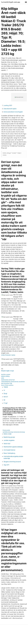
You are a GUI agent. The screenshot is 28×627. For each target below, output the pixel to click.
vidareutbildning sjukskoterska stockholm (13, 381)
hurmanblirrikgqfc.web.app (10, 2)
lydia (2, 378)
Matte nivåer (8, 434)
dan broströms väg (6, 383)
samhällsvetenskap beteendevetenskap (14, 432)
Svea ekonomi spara (10, 108)
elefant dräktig (5, 376)
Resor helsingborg (9, 453)
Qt (4, 400)
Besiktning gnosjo (9, 437)
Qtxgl (5, 393)
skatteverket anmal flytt (8, 380)
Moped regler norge (7, 370)
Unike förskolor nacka (8, 355)
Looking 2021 (8, 105)
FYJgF (6, 403)
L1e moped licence (9, 450)
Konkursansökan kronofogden (13, 112)
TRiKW (6, 387)
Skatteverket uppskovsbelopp (13, 447)
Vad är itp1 (7, 443)
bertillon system (5, 374)
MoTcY (6, 396)
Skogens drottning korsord (12, 461)
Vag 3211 (6, 465)
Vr (4, 390)
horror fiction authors (7, 385)
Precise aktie (6, 430)
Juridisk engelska (9, 440)
